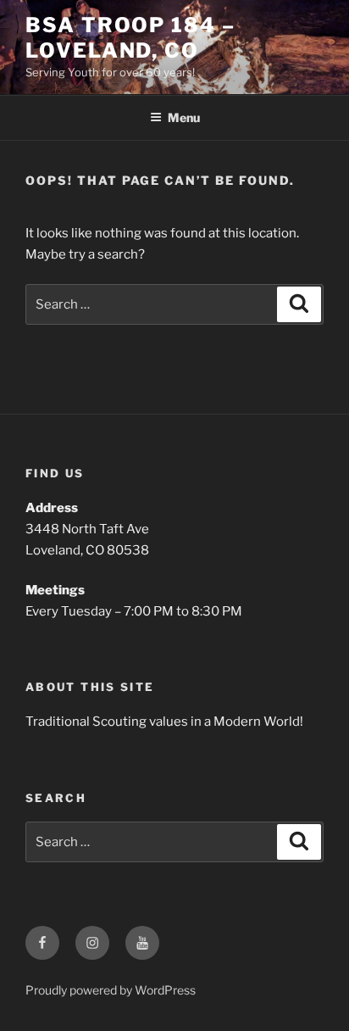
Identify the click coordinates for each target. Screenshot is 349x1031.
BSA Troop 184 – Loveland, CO (130, 38)
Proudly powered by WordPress (110, 990)
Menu (184, 117)
